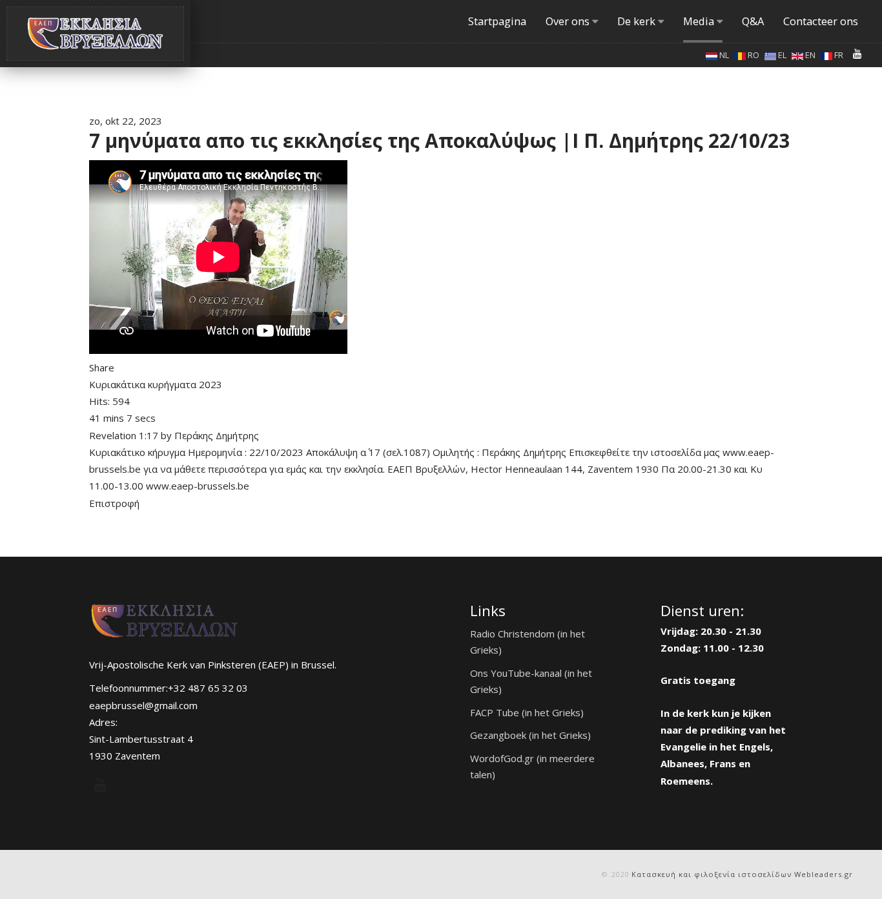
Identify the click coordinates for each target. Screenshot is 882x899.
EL (781, 55)
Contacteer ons (820, 21)
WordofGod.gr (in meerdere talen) (532, 766)
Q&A (753, 21)
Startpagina (497, 21)
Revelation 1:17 (123, 435)
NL (723, 55)
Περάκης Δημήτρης (216, 435)
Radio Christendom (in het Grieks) (527, 642)
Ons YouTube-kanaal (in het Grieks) (531, 681)
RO (752, 55)
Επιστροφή (114, 503)
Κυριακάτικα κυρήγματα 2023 (155, 384)
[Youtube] (857, 53)
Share (101, 367)
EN (809, 55)
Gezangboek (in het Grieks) (530, 734)
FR (837, 55)
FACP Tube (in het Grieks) (527, 712)
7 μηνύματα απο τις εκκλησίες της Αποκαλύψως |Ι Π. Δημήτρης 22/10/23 (439, 140)
